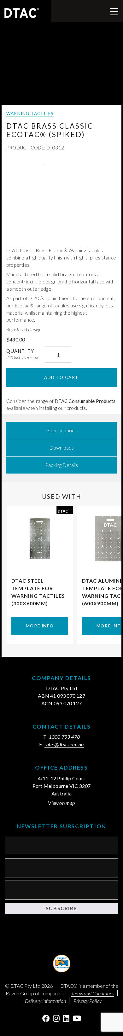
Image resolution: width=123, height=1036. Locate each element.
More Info (40, 625)
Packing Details (61, 465)
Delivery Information (45, 1001)
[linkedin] (66, 1018)
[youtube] (77, 1018)
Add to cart (61, 377)
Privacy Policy (87, 1001)
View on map (61, 803)
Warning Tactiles (30, 113)
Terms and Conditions (92, 993)
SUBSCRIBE (61, 908)
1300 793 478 (64, 737)
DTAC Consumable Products (85, 401)
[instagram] (56, 1018)
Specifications (62, 430)
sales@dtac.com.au (64, 744)
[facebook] (46, 1018)
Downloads (61, 448)
